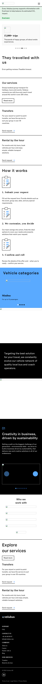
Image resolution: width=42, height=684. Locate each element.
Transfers (4, 660)
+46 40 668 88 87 (7, 636)
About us (4, 645)
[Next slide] (35, 473)
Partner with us (6, 650)
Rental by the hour (7, 663)
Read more (6, 18)
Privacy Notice (23, 681)
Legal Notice (14, 681)
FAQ (3, 629)
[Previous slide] (6, 473)
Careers (4, 648)
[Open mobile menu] (39, 4)
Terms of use (5, 681)
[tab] (15, 48)
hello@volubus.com (8, 639)
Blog (3, 653)
